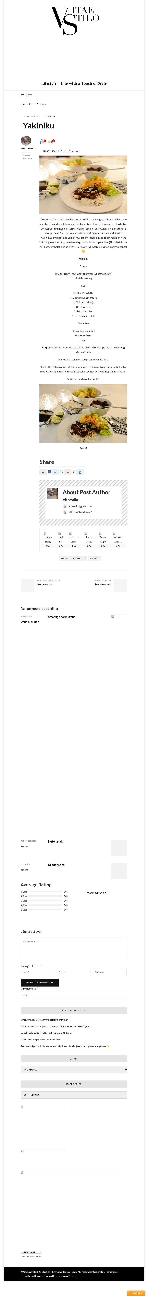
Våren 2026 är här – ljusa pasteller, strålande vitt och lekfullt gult (55, 1026)
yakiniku (94, 558)
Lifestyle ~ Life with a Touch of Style (74, 83)
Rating (25, 966)
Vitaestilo (26, 149)
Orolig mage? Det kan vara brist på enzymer (44, 1019)
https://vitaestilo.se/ (80, 512)
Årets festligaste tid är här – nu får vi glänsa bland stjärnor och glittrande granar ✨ (65, 1046)
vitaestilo (79, 558)
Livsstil (25, 622)
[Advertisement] (74, 58)
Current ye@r (29, 988)
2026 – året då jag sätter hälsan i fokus (41, 1039)
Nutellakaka (56, 841)
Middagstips (56, 864)
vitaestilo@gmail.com (80, 506)
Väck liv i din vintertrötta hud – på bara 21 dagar (46, 1032)
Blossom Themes (42, 1275)
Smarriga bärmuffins (61, 617)
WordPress (68, 1275)
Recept (51, 116)
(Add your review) (97, 892)
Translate (38, 1256)
